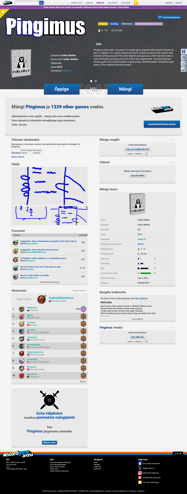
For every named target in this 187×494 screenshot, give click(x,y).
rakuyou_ (30, 269)
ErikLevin (30, 260)
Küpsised (141, 491)
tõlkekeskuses (136, 7)
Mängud (100, 3)
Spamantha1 (32, 243)
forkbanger (32, 337)
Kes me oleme (11, 464)
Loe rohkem (137, 319)
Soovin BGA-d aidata (57, 467)
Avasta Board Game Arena (161, 124)
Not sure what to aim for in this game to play (40, 267)
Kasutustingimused (97, 491)
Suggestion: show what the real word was (39, 250)
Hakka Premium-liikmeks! (59, 471)
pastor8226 (32, 359)
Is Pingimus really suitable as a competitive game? (43, 258)
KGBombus (32, 308)
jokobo (30, 315)
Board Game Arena (49, 491)
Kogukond (112, 3)
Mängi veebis (49, 442)
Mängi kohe (76, 3)
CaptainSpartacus (61, 298)
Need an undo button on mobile (34, 275)
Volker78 (66, 70)
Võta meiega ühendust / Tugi (16, 469)
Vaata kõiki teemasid (49, 282)
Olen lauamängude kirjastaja (60, 462)
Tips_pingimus (141, 298)
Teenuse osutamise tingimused (116, 491)
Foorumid (125, 3)
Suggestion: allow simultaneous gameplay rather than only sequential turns (54, 241)
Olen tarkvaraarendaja (58, 464)
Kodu (96, 462)
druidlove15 (31, 278)
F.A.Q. (8, 467)
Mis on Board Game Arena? (16, 462)
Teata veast (54, 469)
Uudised (89, 3)
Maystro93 (32, 374)
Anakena (31, 322)
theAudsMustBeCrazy (36, 252)
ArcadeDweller (33, 344)
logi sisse (179, 3)
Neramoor (31, 367)
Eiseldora (31, 330)
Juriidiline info (83, 491)
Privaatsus (132, 491)
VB (63, 63)
